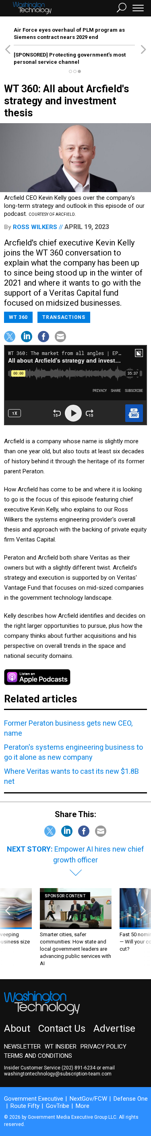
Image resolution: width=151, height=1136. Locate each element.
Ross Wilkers (35, 227)
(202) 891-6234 (78, 1068)
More (82, 1106)
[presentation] (7, 927)
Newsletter (22, 1046)
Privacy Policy (103, 1046)
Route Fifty (24, 1106)
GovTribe (57, 1106)
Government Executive (33, 1098)
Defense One (131, 1098)
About (17, 1028)
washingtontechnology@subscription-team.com (58, 1074)
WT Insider (61, 1046)
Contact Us (61, 1028)
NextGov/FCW (88, 1098)
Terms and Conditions (38, 1055)
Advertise (114, 1028)
